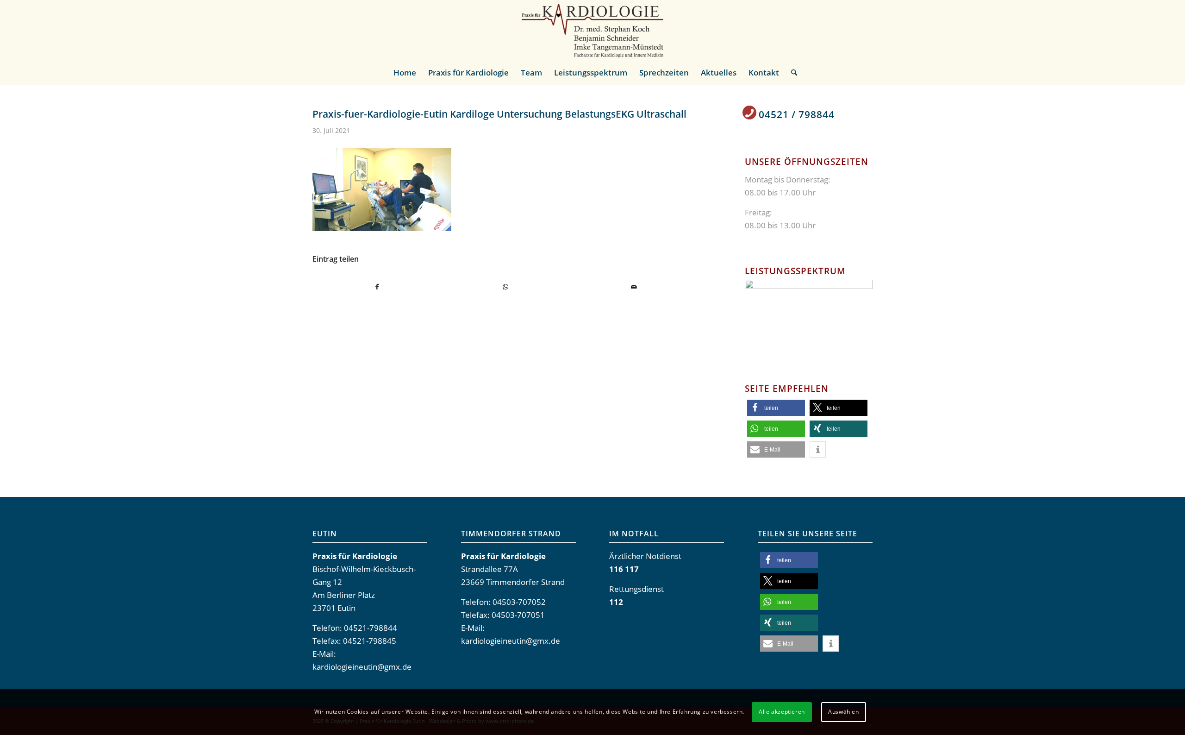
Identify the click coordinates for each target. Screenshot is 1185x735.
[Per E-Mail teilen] (634, 286)
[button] (776, 408)
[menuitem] (404, 72)
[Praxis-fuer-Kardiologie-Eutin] (592, 30)
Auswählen (843, 712)
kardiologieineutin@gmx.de (362, 666)
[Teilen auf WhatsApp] (505, 286)
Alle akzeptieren (782, 712)
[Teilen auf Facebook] (377, 286)
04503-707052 (519, 602)
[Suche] (791, 72)
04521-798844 (370, 627)
